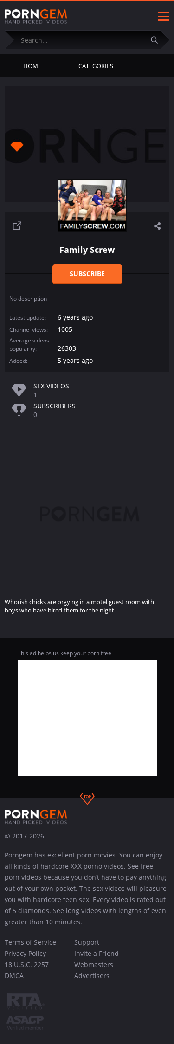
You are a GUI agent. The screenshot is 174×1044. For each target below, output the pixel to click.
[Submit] (157, 39)
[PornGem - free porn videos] (36, 16)
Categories (95, 66)
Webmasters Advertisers (93, 970)
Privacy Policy (25, 953)
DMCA (14, 975)
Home (32, 66)
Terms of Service (30, 942)
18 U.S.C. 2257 (27, 964)
